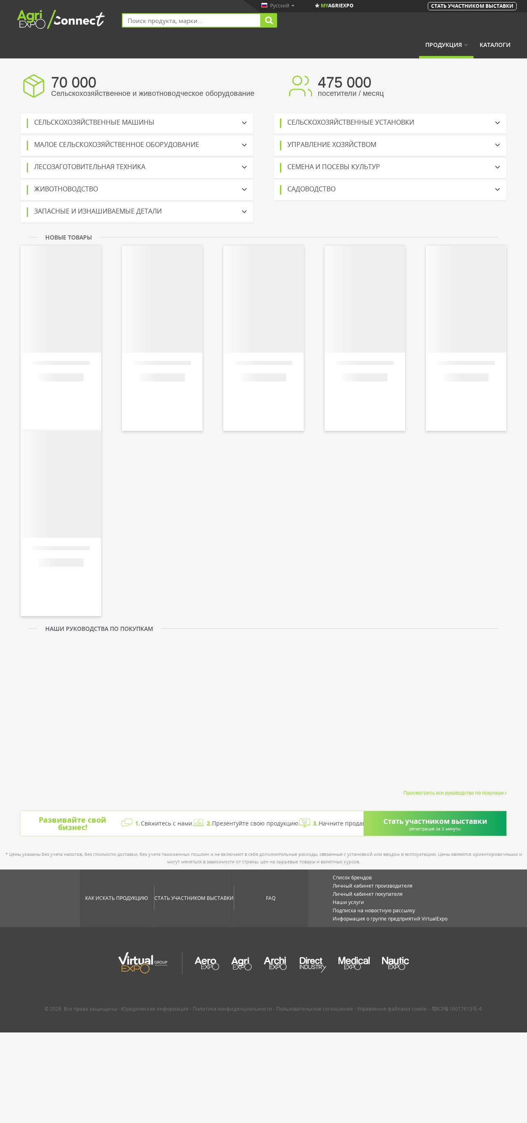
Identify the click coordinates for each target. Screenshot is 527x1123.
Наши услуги (348, 902)
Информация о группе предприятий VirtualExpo (390, 918)
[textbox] (191, 20)
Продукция (443, 45)
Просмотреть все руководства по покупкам (453, 793)
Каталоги (495, 45)
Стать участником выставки (193, 898)
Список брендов (352, 877)
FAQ (270, 898)
